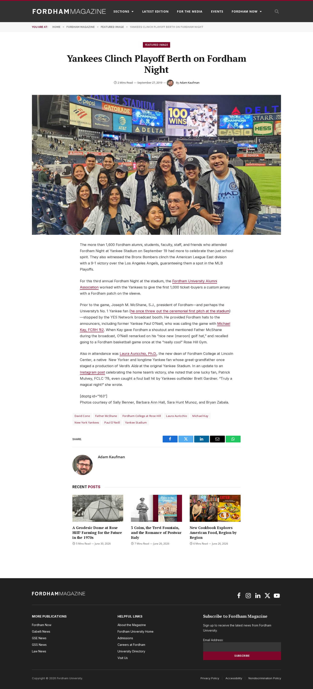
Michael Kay (200, 416)
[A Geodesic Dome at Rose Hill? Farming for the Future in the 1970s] (97, 508)
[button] (277, 11)
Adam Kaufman (190, 82)
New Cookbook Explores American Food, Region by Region (213, 532)
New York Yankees (87, 422)
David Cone (82, 416)
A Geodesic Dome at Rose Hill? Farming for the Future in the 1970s (97, 532)
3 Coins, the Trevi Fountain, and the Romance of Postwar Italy (156, 532)
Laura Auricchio (176, 416)
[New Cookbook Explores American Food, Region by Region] (215, 508)
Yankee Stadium (136, 422)
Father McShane (106, 416)
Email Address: (213, 640)
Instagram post (92, 372)
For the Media (189, 11)
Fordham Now (244, 11)
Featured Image (156, 45)
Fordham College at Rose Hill (141, 416)
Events (217, 11)
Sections (121, 11)
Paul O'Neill (112, 422)
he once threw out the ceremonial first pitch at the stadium (180, 311)
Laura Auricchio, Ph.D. (138, 353)
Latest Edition (155, 11)
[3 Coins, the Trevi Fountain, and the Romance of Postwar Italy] (156, 508)
